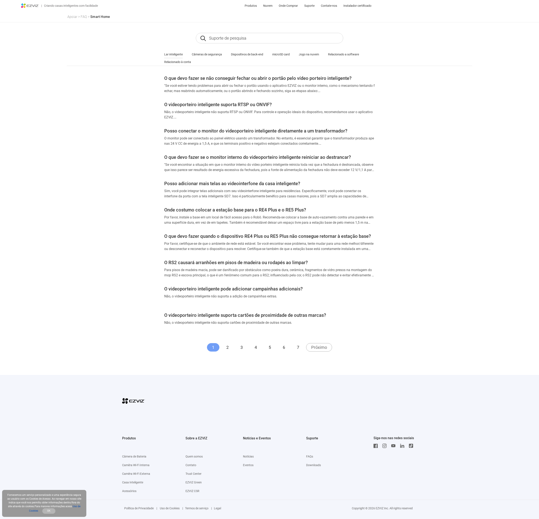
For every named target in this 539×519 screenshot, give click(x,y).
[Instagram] (385, 446)
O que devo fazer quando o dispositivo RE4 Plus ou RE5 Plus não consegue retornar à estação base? (267, 236)
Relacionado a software (343, 54)
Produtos (251, 5)
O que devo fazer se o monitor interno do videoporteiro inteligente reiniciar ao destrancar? (257, 157)
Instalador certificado (357, 5)
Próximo (319, 347)
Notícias (248, 456)
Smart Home (100, 17)
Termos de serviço (196, 508)
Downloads (313, 465)
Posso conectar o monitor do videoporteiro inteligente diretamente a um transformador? (255, 131)
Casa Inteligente (132, 482)
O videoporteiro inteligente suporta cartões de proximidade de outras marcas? (245, 315)
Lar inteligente (173, 54)
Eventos (248, 465)
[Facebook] (377, 446)
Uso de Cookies (169, 508)
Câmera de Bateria (134, 456)
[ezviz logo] (30, 5)
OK (49, 510)
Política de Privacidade (139, 508)
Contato (190, 465)
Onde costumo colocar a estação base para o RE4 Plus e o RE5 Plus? (235, 210)
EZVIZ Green (193, 482)
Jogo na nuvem (309, 54)
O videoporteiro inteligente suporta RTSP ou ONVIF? (218, 104)
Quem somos (194, 456)
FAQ (84, 17)
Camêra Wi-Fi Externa (136, 473)
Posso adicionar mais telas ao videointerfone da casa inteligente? (232, 183)
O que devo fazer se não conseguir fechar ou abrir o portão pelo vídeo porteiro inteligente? (258, 78)
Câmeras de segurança (207, 54)
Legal (217, 508)
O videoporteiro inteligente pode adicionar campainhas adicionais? (233, 289)
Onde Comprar (288, 5)
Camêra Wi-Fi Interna (135, 465)
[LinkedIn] (403, 446)
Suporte (309, 5)
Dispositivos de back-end (247, 54)
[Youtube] (394, 446)
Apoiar (72, 17)
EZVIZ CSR (192, 491)
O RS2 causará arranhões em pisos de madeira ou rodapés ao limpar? (236, 262)
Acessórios (129, 491)
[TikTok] (412, 446)
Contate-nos (329, 5)
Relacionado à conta (177, 62)
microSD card (281, 54)
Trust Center (193, 473)
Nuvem (267, 5)
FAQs (309, 456)
